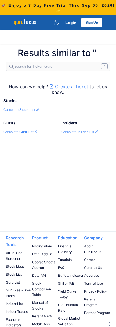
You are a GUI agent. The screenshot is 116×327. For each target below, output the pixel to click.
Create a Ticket (72, 86)
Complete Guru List (18, 132)
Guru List (13, 282)
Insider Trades (17, 312)
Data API (39, 275)
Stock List (14, 274)
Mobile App (41, 324)
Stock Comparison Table (41, 289)
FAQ (61, 267)
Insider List (14, 304)
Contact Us (93, 267)
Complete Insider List (78, 132)
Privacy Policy (95, 291)
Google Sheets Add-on (43, 265)
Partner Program (97, 313)
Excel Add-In (42, 254)
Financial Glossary (65, 249)
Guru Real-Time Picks (18, 293)
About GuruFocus (92, 249)
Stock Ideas (15, 266)
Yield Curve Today (67, 294)
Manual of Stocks (40, 305)
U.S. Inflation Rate (68, 308)
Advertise (91, 275)
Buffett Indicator (70, 275)
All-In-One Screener (14, 256)
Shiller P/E (66, 283)
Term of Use (93, 283)
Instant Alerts (42, 316)
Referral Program (90, 302)
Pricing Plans (42, 246)
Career (89, 260)
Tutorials (65, 260)
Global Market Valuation (69, 321)
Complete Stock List (19, 109)
